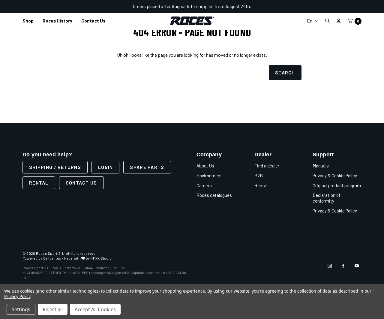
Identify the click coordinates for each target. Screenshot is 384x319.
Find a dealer (266, 165)
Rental (39, 182)
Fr (312, 42)
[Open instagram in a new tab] (329, 266)
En (310, 20)
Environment (209, 175)
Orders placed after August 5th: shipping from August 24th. (192, 6)
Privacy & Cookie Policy (335, 175)
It (312, 32)
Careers (204, 185)
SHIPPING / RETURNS (55, 167)
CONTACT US (81, 182)
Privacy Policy (17, 296)
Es (312, 61)
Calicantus (52, 258)
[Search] (327, 21)
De (312, 52)
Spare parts (147, 167)
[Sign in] (338, 21)
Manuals (321, 165)
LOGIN (105, 167)
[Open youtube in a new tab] (357, 266)
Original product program (337, 185)
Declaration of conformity (326, 197)
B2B (258, 175)
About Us (205, 165)
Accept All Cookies (95, 309)
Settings (21, 309)
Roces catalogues (214, 195)
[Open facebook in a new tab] (343, 266)
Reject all (53, 309)
